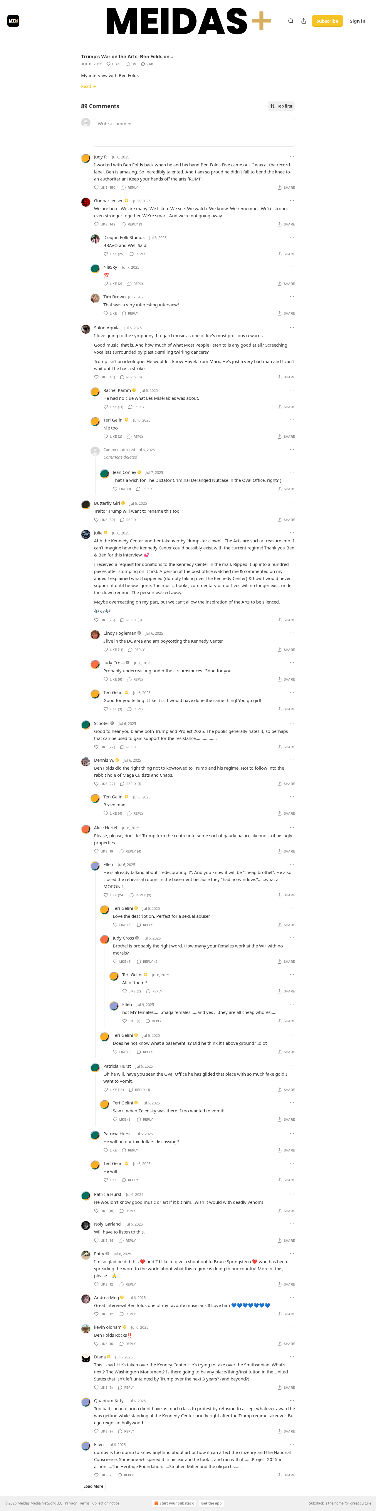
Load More (93, 1486)
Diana (100, 1357)
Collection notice (105, 1503)
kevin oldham (108, 1327)
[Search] (291, 21)
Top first (285, 106)
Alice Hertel (105, 827)
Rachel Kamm (117, 390)
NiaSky (110, 267)
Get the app (211, 1503)
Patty (99, 1253)
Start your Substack (177, 1503)
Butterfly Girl (107, 503)
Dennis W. (104, 760)
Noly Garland (107, 1224)
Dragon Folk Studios (124, 237)
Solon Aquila (107, 327)
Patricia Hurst (117, 1066)
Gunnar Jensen (109, 200)
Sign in (357, 21)
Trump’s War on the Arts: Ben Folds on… (127, 56)
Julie (98, 533)
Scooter (101, 723)
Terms (84, 1503)
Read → (88, 86)
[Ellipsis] (292, 156)
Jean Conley (124, 472)
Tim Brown (114, 297)
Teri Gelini (113, 420)
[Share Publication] (304, 21)
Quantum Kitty (109, 1400)
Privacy (71, 1503)
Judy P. (100, 157)
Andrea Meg (106, 1297)
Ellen (108, 864)
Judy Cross (114, 663)
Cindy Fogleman (119, 633)
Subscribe (327, 21)
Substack (316, 1503)
